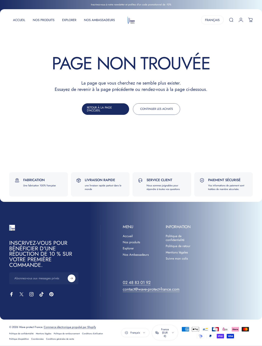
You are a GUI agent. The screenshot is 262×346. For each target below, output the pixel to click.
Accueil (128, 236)
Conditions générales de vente (60, 338)
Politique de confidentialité (175, 238)
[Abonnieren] (71, 278)
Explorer (128, 248)
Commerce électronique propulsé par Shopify (70, 327)
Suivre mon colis (177, 259)
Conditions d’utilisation (92, 333)
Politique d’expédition (19, 338)
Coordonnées (37, 338)
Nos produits (131, 242)
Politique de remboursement (67, 333)
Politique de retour (178, 246)
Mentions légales (177, 252)
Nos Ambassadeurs (136, 255)
